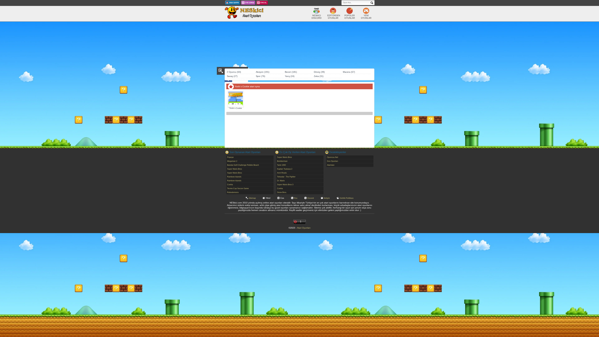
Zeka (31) (319, 76)
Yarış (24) (290, 76)
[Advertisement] (299, 45)
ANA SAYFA (234, 3)
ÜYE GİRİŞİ (249, 3)
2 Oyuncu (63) (234, 72)
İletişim (327, 198)
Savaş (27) (232, 76)
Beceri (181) (291, 72)
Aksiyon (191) (262, 72)
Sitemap (252, 198)
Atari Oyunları (304, 228)
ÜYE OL (263, 3)
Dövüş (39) (319, 72)
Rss (295, 198)
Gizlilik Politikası (346, 198)
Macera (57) (349, 72)
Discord (310, 198)
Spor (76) (260, 76)
